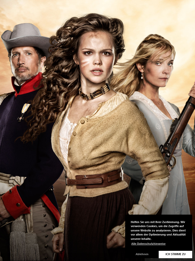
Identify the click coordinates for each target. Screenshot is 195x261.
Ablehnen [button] (142, 254)
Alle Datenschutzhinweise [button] (148, 243)
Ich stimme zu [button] (176, 254)
